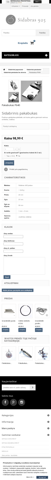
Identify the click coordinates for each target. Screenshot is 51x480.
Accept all (42, 477)
